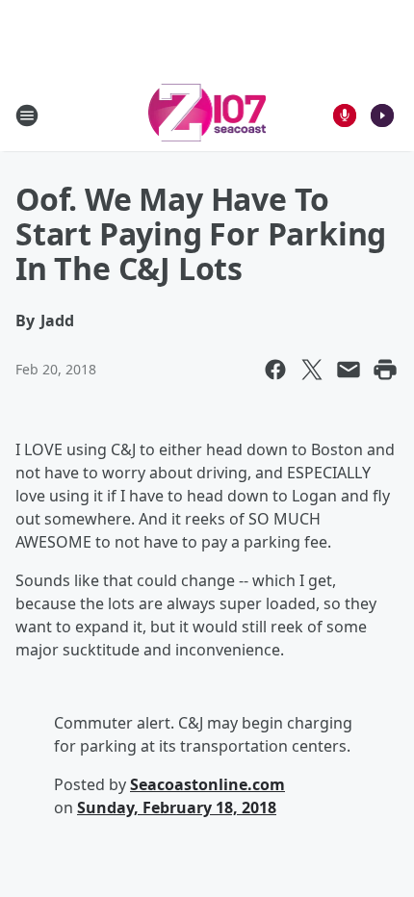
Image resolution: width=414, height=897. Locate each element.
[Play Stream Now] (382, 115)
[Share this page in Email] (348, 369)
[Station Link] (207, 115)
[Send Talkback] (344, 115)
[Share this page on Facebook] (275, 369)
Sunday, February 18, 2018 (176, 807)
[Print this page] (385, 369)
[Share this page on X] (311, 369)
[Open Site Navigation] (27, 115)
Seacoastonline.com (207, 784)
